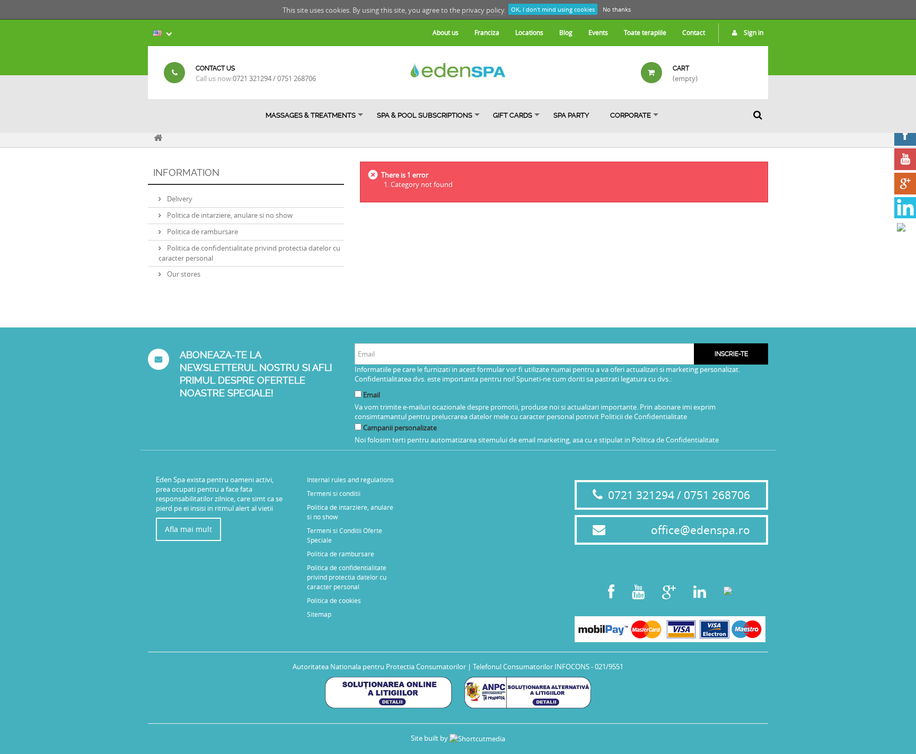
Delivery (178, 198)
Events (598, 32)
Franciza (486, 32)
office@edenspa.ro (700, 529)
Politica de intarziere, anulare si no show (229, 215)
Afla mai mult (188, 529)
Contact (693, 32)
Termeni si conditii (333, 493)
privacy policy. (484, 10)
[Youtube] (905, 159)
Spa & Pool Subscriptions (424, 115)
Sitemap (319, 614)
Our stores (182, 274)
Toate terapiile (645, 32)
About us (446, 32)
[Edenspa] (458, 70)
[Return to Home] (158, 136)
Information (186, 172)
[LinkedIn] (905, 208)
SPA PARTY (571, 115)
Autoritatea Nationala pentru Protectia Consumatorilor (379, 666)
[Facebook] (905, 135)
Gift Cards (512, 115)
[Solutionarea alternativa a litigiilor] (527, 691)
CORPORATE (630, 115)
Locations (529, 32)
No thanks (617, 9)
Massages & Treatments (311, 115)
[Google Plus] (905, 183)
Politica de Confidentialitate (675, 440)
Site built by (430, 738)
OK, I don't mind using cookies (553, 9)
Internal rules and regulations (350, 479)
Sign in (752, 32)
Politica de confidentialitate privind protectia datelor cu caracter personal (346, 577)
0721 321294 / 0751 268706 (274, 78)
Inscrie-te (731, 354)
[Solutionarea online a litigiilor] (388, 691)
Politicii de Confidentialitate (644, 416)
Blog (565, 32)
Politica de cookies (334, 600)
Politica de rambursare (201, 231)
